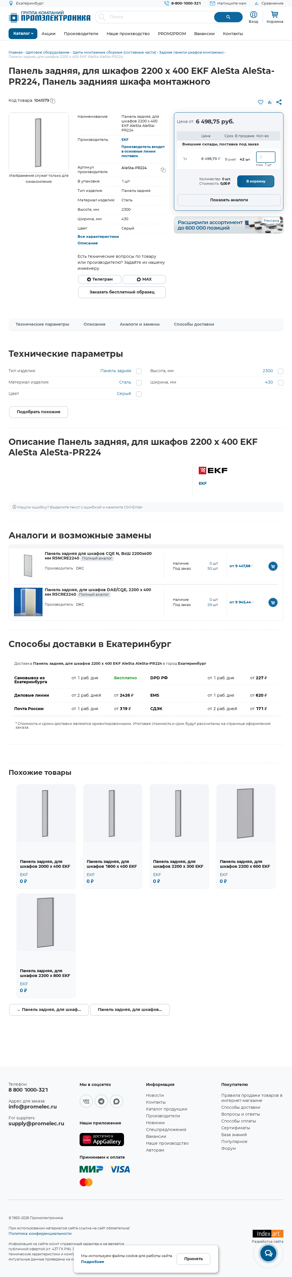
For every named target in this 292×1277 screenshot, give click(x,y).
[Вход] (253, 14)
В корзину (255, 181)
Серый (124, 394)
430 (269, 382)
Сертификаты (235, 1128)
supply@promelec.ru (36, 1123)
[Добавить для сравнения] (270, 102)
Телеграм (102, 279)
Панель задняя (115, 371)
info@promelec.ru (33, 1107)
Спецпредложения (166, 1130)
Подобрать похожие (38, 412)
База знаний (234, 1135)
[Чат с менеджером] (268, 1253)
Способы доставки (194, 325)
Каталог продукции (166, 1109)
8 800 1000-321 (28, 1090)
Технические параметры (42, 325)
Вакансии (156, 1137)
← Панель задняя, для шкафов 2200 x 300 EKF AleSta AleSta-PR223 (53, 1010)
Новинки (155, 1123)
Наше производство (167, 1144)
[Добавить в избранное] (261, 102)
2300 (268, 371)
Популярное (234, 1142)
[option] (39, 143)
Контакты (156, 1102)
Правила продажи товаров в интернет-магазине (252, 1098)
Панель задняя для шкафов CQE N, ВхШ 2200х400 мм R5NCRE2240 (98, 556)
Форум (228, 1149)
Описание (88, 243)
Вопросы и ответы (240, 1114)
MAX (147, 279)
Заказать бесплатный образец (122, 292)
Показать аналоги (229, 200)
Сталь (125, 382)
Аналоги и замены (140, 325)
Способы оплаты (238, 1121)
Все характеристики (98, 237)
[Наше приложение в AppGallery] (111, 1139)
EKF (125, 139)
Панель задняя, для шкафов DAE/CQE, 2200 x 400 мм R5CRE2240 (98, 592)
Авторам (155, 1150)
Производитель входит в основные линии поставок (143, 151)
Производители (163, 1116)
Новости (155, 1096)
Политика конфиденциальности (40, 1233)
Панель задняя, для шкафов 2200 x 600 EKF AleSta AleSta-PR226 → (134, 1010)
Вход (253, 21)
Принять (193, 1259)
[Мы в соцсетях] (86, 1101)
